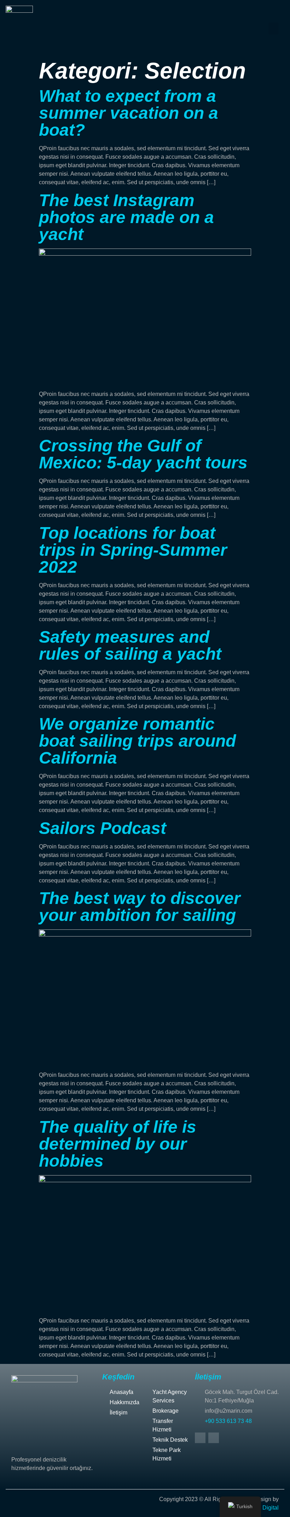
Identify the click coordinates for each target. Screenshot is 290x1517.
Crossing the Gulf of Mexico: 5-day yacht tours (143, 454)
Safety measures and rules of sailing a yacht (130, 645)
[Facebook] (200, 1438)
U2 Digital (266, 1508)
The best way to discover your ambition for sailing (139, 906)
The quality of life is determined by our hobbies (117, 1144)
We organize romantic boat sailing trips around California (137, 740)
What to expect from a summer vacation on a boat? (128, 113)
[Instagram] (213, 1438)
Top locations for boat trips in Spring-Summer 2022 (133, 550)
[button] (273, 28)
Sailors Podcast (102, 828)
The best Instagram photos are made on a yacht (126, 217)
